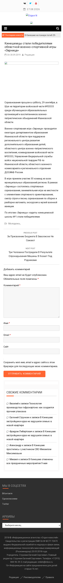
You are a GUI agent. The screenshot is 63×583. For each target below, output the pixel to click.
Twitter (5, 504)
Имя (7, 323)
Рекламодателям (32, 577)
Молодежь (14, 223)
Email (7, 335)
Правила (50, 577)
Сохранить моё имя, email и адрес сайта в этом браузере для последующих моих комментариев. (31, 364)
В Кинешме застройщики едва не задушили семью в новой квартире (29, 421)
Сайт (6, 346)
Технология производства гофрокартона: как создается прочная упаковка (30, 407)
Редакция (29, 55)
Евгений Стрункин (19, 417)
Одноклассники (9, 499)
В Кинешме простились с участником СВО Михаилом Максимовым (28, 449)
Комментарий (12, 285)
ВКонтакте (7, 493)
